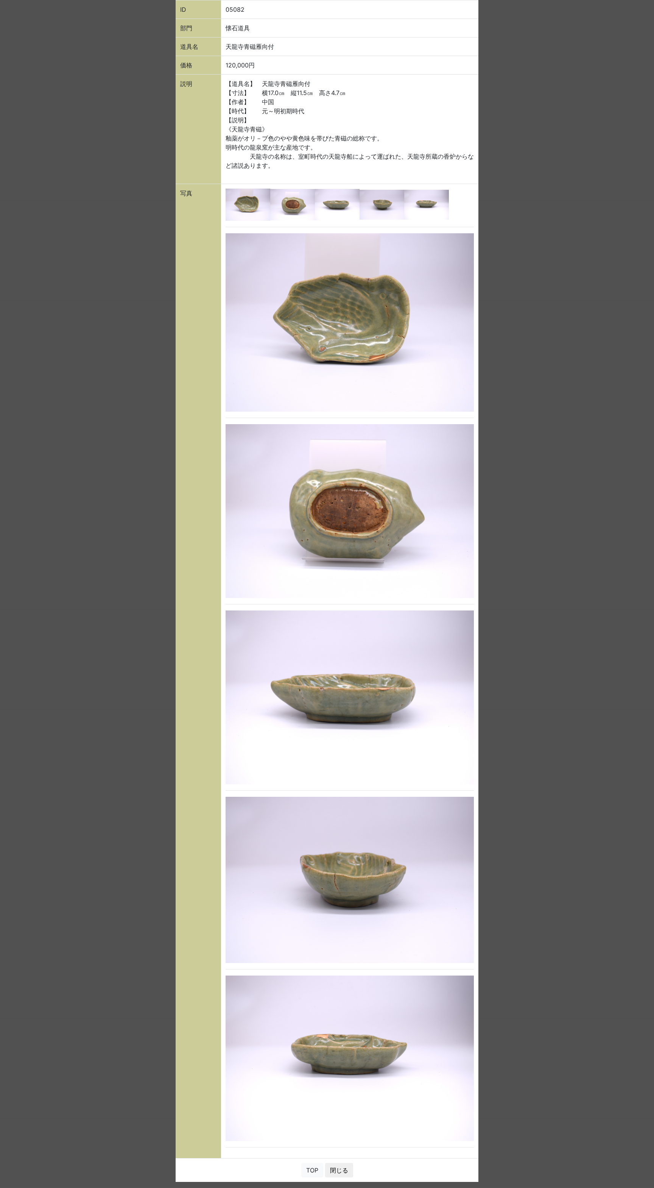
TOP (312, 1170)
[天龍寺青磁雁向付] (248, 204)
